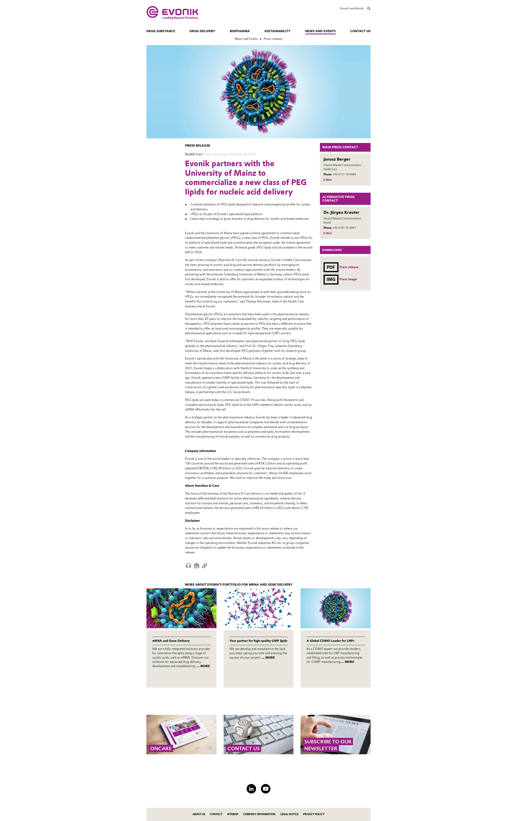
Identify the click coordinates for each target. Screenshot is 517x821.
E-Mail (328, 179)
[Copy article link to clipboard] (204, 565)
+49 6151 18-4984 (344, 174)
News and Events (320, 31)
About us (198, 814)
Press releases (273, 39)
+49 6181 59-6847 (344, 227)
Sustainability (277, 31)
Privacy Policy (314, 814)
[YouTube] (265, 788)
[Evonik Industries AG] (172, 12)
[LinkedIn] (251, 788)
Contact (216, 814)
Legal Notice (289, 814)
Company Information (259, 814)
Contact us (360, 31)
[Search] (369, 8)
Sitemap (232, 814)
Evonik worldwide (352, 8)
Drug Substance (160, 31)
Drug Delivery (202, 31)
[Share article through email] (197, 565)
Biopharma (240, 31)
